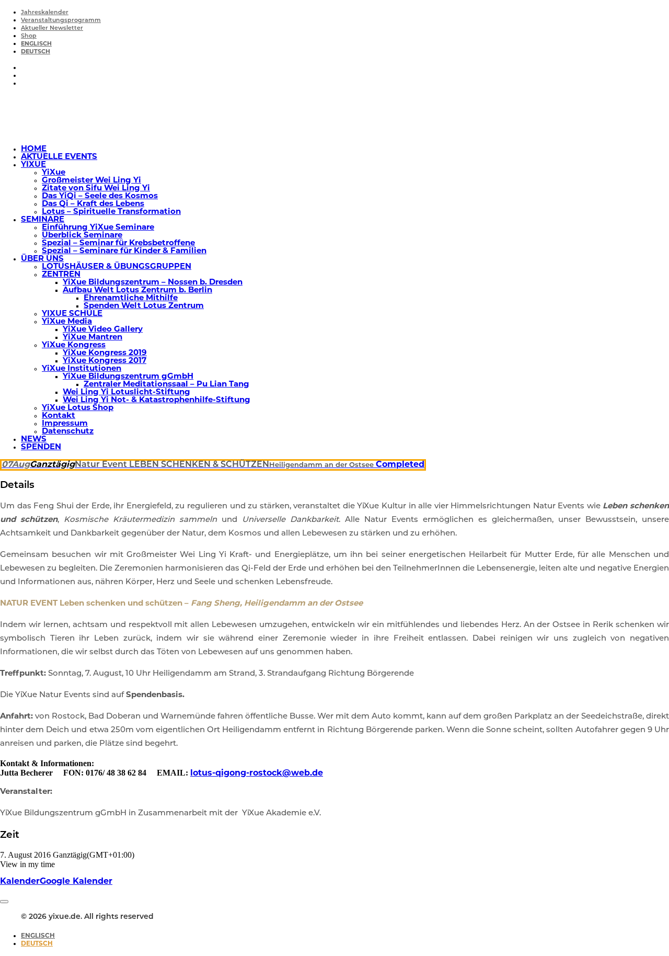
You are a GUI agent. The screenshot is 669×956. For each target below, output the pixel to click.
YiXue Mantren (92, 338)
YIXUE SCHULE (72, 314)
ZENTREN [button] (61, 275)
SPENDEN (41, 447)
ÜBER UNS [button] (42, 259)
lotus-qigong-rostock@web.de (256, 773)
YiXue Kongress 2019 (105, 353)
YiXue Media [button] (67, 322)
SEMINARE (42, 220)
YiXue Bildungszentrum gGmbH (128, 377)
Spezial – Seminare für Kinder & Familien (124, 251)
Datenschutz (68, 432)
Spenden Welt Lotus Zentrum (144, 306)
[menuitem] (345, 12)
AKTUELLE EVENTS (59, 157)
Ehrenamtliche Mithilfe (131, 298)
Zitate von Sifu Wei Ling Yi (96, 188)
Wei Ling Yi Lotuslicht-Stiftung (126, 392)
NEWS (34, 439)
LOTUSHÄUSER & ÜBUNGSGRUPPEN (116, 267)
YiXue (53, 173)
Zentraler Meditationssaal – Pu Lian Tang (166, 385)
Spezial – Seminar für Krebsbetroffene (118, 243)
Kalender (20, 882)
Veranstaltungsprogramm (61, 21)
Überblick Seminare (82, 236)
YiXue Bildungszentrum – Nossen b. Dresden (153, 283)
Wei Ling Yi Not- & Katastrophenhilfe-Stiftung (156, 400)
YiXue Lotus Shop (77, 408)
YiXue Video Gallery (103, 330)
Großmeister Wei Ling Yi (91, 181)
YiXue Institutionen (81, 369)
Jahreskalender (44, 13)
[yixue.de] (334, 116)
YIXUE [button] (33, 165)
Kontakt (58, 416)
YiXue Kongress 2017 (104, 361)
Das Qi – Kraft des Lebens (93, 204)
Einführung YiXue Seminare (98, 228)
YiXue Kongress (74, 345)
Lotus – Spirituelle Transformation (111, 212)
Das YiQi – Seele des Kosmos (100, 196)
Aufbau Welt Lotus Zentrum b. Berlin (137, 290)
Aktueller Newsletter (52, 28)
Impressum (65, 424)
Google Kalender (76, 882)
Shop (29, 36)
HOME (34, 149)
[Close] (4, 901)
